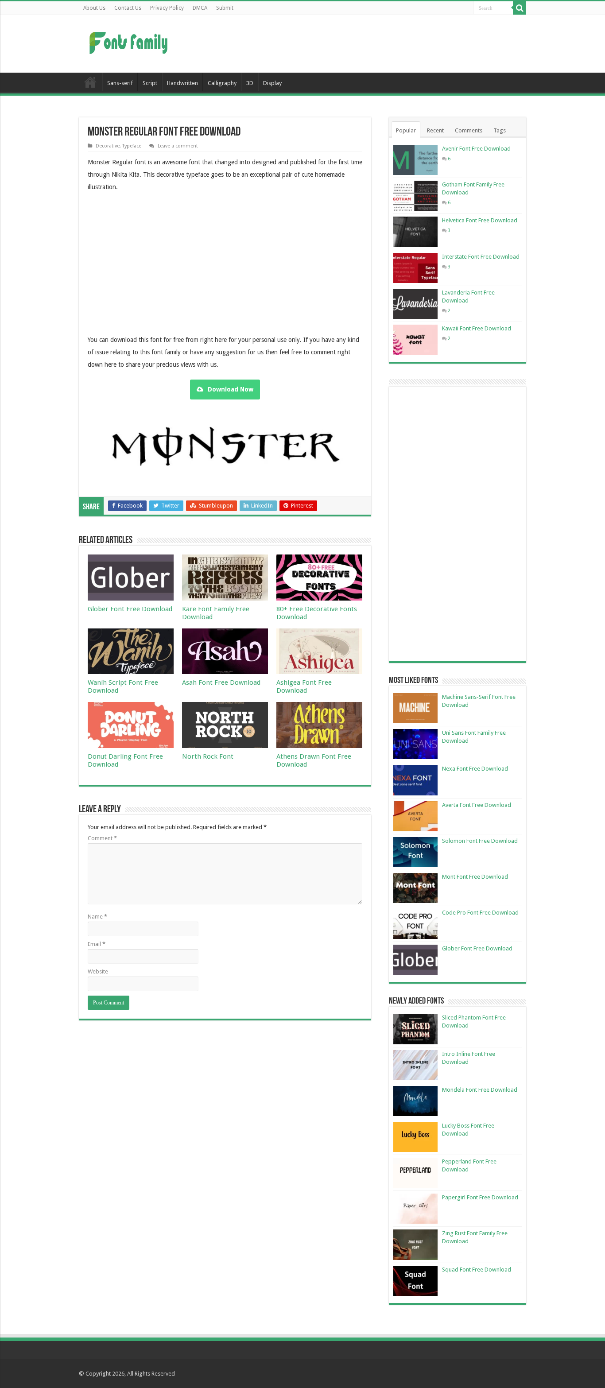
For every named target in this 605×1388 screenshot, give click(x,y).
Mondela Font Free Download (479, 1089)
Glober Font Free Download (130, 609)
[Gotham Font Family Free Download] (415, 196)
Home (90, 82)
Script (150, 83)
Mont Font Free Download (475, 876)
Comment (102, 838)
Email (96, 944)
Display (272, 83)
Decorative (108, 146)
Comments (468, 130)
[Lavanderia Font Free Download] (415, 304)
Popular (406, 130)
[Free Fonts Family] (129, 41)
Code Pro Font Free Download (480, 912)
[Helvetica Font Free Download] (415, 232)
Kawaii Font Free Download (476, 328)
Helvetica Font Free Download (479, 220)
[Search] (519, 8)
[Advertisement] (358, 44)
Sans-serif (120, 83)
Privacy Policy (167, 8)
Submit (224, 8)
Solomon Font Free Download (480, 840)
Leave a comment (178, 146)
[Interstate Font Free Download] (415, 268)
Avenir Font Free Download (476, 148)
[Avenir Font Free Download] (415, 160)
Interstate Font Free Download (481, 256)
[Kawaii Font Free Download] (415, 340)
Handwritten (182, 83)
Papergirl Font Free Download (480, 1197)
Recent (435, 130)
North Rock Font (207, 756)
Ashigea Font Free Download (304, 686)
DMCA (200, 8)
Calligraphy (222, 83)
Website (98, 971)
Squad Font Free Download (476, 1269)
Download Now (230, 389)
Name (97, 916)
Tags (499, 130)
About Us (94, 8)
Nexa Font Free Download (475, 768)
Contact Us (127, 8)
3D (249, 83)
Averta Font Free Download (476, 805)
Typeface (131, 146)
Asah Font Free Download (221, 682)
